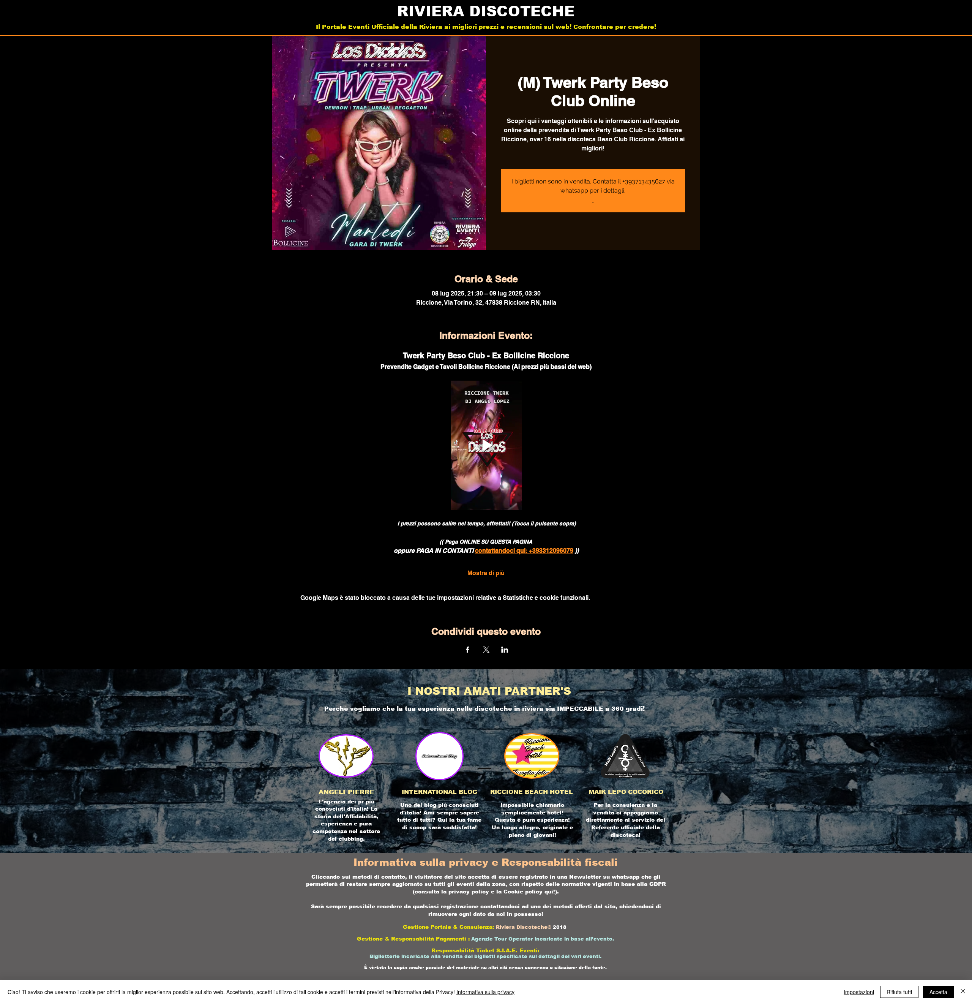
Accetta (938, 992)
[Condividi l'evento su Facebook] (467, 650)
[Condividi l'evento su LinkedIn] (504, 650)
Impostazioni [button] (859, 992)
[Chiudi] (962, 992)
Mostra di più (486, 573)
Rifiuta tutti (899, 992)
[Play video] (486, 445)
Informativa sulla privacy (485, 992)
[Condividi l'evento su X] (486, 650)
